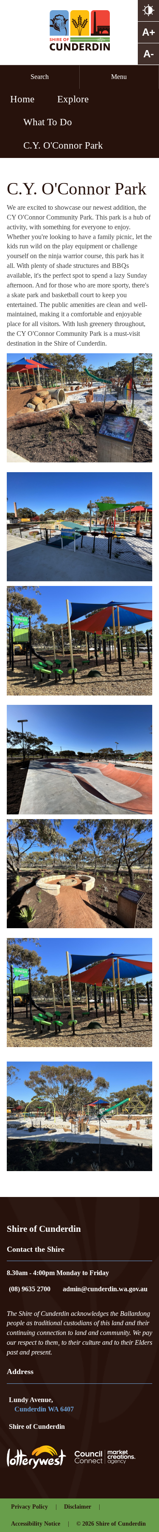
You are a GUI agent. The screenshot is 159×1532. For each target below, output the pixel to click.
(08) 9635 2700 (29, 1289)
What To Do (47, 121)
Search (40, 76)
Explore (73, 98)
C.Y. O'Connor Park (63, 145)
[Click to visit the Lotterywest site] (41, 1457)
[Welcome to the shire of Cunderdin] (79, 30)
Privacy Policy (29, 1507)
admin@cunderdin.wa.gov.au (105, 1289)
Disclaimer (77, 1507)
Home (22, 98)
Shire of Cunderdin (37, 1426)
